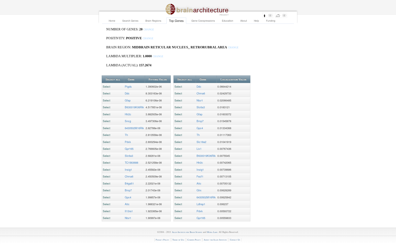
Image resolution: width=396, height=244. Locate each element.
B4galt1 (129, 183)
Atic (127, 204)
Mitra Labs (212, 232)
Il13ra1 (129, 211)
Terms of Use (178, 240)
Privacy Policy (162, 240)
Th (126, 135)
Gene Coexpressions (203, 20)
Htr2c (128, 114)
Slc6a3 (129, 156)
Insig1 (128, 169)
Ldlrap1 (201, 204)
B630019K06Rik (134, 107)
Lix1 (199, 149)
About (243, 20)
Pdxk (128, 142)
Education (227, 20)
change (148, 29)
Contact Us (235, 240)
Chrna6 (129, 176)
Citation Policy (194, 240)
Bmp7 (128, 190)
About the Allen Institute (215, 240)
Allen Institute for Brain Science (187, 232)
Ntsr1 (128, 218)
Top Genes (176, 20)
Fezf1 (200, 176)
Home (112, 20)
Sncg (128, 121)
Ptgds (128, 86)
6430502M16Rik (134, 128)
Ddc (127, 93)
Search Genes (130, 20)
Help (256, 20)
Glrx (199, 190)
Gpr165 (129, 149)
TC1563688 (131, 162)
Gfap (128, 100)
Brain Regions (153, 20)
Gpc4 (128, 197)
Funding (270, 20)
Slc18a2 (201, 142)
